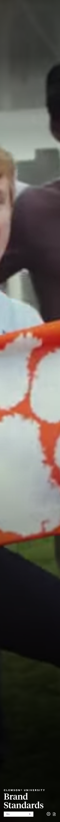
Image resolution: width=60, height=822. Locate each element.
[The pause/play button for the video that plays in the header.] (48, 814)
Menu (8, 814)
